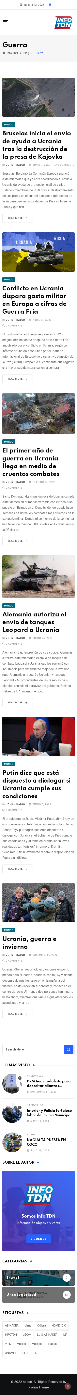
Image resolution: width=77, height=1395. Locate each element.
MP (65, 1334)
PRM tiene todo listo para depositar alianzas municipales (49, 1086)
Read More (15, 218)
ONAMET (11, 1353)
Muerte (21, 1344)
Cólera (41, 1325)
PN (35, 1353)
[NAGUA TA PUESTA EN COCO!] (12, 1142)
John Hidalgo (15, 165)
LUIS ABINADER (47, 1334)
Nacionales (35, 1075)
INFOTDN (11, 1334)
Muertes (37, 1344)
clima (27, 1325)
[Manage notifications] (68, 1386)
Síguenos (38, 1238)
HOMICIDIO (59, 1325)
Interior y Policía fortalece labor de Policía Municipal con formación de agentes (49, 1115)
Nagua (31, 1134)
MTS (8, 1344)
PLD (25, 1353)
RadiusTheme (38, 1387)
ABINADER (12, 1325)
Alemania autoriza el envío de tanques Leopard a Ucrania (34, 622)
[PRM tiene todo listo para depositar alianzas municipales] (12, 1084)
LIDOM (27, 1334)
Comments (66, 165)
